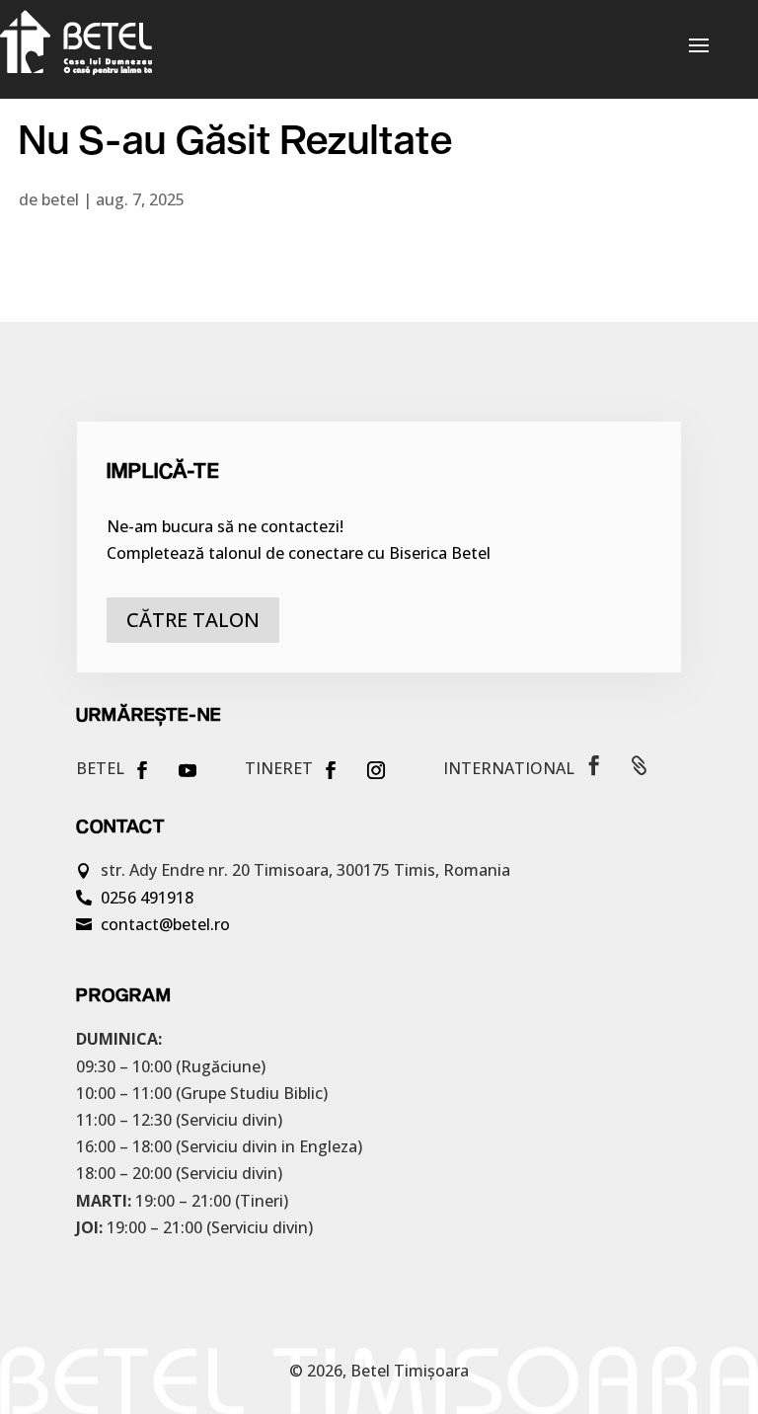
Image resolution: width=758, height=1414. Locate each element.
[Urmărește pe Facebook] (142, 770)
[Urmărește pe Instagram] (376, 770)
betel (60, 199)
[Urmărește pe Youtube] (187, 770)
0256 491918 (147, 897)
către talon (193, 619)
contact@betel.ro (165, 924)
